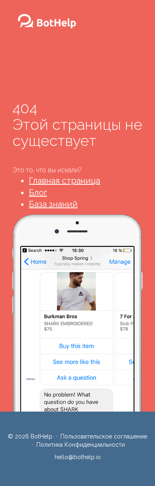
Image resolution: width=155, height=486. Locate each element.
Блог (38, 193)
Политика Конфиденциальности (80, 444)
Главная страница (64, 181)
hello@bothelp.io (78, 457)
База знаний (53, 204)
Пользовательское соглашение (103, 436)
